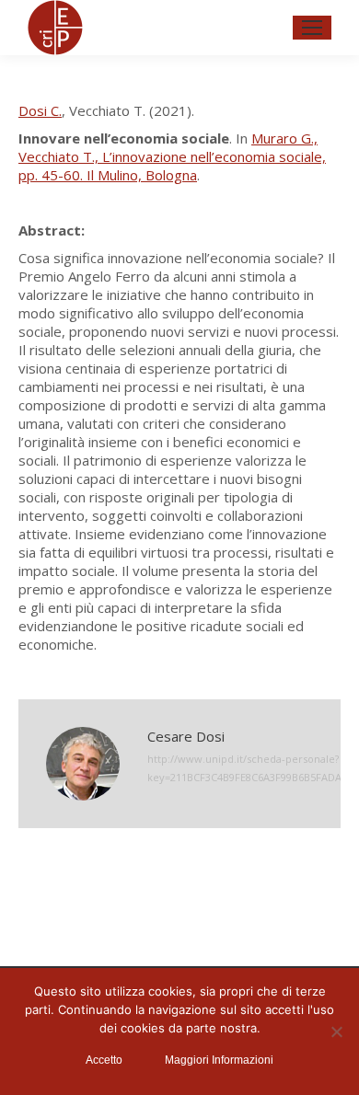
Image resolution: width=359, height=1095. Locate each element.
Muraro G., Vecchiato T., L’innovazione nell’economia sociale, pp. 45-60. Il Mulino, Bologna (172, 156)
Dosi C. (40, 110)
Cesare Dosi (186, 736)
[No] (336, 1031)
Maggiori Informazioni (219, 1060)
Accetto (104, 1060)
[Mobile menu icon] (312, 28)
